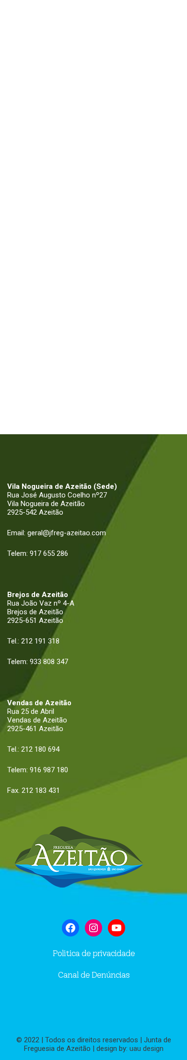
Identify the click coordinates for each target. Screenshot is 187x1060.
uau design (146, 1048)
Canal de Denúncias (93, 975)
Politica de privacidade (94, 953)
